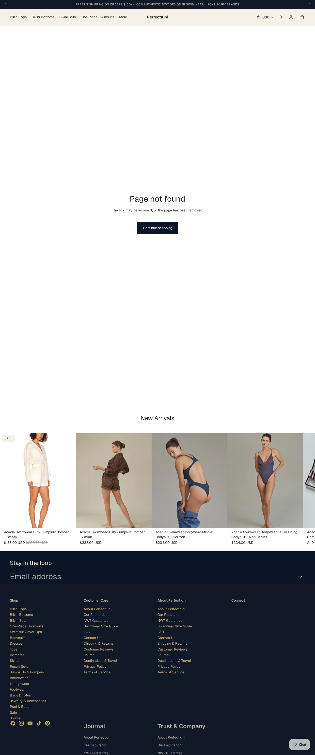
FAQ (87, 632)
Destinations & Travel (100, 660)
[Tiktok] (39, 723)
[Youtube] (30, 723)
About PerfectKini (97, 609)
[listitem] (123, 17)
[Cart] (301, 17)
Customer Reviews (98, 649)
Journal (16, 718)
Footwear (17, 689)
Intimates (17, 655)
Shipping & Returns (98, 643)
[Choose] (295, 520)
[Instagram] (21, 723)
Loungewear (19, 683)
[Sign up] (300, 576)
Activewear (19, 678)
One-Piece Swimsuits (26, 626)
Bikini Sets (18, 620)
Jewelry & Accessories (28, 701)
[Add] (68, 520)
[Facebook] (13, 723)
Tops (13, 649)
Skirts (14, 660)
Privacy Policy (95, 666)
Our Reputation (96, 614)
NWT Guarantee (96, 620)
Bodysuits (17, 637)
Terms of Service (97, 672)
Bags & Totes (20, 695)
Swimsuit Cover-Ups (26, 632)
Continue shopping (157, 228)
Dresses (16, 643)
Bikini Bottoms (21, 614)
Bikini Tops (18, 609)
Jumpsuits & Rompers (27, 672)
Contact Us (92, 637)
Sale (13, 712)
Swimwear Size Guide (101, 626)
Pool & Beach (21, 706)
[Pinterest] (47, 723)
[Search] (280, 17)
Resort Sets (19, 666)
